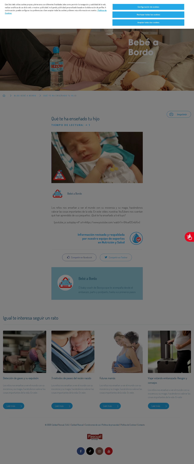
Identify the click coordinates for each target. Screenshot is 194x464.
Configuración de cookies (148, 7)
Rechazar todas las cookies (148, 14)
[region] (97, 14)
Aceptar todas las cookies (148, 22)
